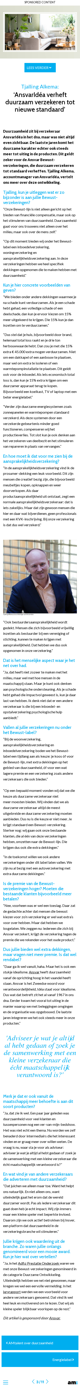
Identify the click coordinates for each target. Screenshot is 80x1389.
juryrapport (12, 1292)
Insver (69, 1220)
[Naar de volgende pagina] (47, 1382)
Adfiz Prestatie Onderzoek (38, 1263)
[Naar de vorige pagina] (33, 1382)
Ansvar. (54, 1318)
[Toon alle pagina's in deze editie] (5, 1383)
